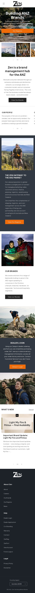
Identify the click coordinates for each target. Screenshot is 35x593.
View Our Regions (14, 222)
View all (31, 409)
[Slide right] (22, 60)
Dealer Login (8, 518)
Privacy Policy (8, 563)
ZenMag (6, 539)
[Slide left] (13, 60)
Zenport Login (17, 367)
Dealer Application (10, 522)
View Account (8, 547)
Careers (6, 493)
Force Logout (8, 552)
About (6, 489)
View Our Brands (17, 100)
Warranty (7, 531)
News (5, 506)
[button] (4, 4)
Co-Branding (8, 526)
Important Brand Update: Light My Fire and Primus (15, 436)
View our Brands (14, 297)
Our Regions (17, 31)
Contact (6, 535)
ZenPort (6, 543)
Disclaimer (7, 568)
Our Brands (17, 36)
